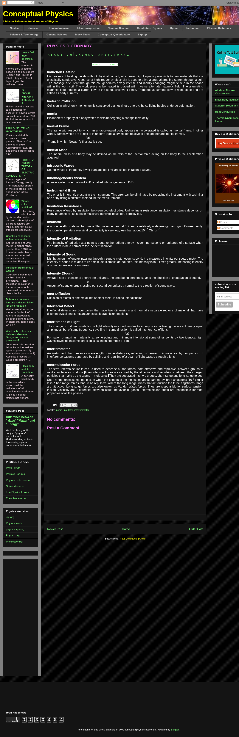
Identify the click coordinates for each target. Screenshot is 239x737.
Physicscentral (14, 541)
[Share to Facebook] (72, 405)
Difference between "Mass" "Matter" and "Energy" (20, 420)
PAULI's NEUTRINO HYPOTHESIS (18, 130)
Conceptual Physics (38, 14)
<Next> (114, 64)
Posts (223, 222)
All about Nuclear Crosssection (225, 92)
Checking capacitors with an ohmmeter (18, 237)
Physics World (14, 523)
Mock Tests (82, 34)
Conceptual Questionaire (114, 34)
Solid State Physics (149, 27)
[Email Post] (54, 405)
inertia (59, 410)
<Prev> (96, 64)
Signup (142, 34)
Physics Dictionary (219, 27)
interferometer (81, 410)
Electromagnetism (88, 27)
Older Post (196, 529)
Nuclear (15, 27)
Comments (226, 227)
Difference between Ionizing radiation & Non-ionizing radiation (20, 302)
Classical (33, 27)
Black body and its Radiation (27, 369)
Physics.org (13, 535)
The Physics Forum (17, 492)
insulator (68, 410)
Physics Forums (15, 473)
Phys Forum (13, 467)
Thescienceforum (16, 498)
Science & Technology (24, 34)
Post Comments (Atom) (132, 538)
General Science (56, 34)
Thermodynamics (58, 27)
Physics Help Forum (18, 480)
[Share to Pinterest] (75, 405)
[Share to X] (68, 405)
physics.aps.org (15, 529)
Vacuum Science (118, 27)
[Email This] (61, 405)
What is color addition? (26, 204)
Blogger (175, 729)
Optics (174, 27)
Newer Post (55, 529)
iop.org (10, 516)
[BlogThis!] (65, 405)
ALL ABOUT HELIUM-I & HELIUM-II (28, 96)
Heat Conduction (225, 111)
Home (126, 529)
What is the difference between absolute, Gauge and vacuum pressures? (19, 336)
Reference (192, 27)
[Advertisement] (17, 617)
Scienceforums (15, 486)
